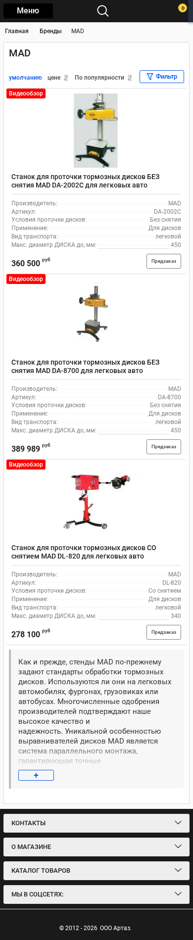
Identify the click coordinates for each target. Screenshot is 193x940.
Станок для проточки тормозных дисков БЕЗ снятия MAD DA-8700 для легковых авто (85, 366)
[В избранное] (174, 100)
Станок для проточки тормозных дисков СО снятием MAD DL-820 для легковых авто (83, 552)
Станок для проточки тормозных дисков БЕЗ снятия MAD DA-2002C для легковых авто (85, 181)
